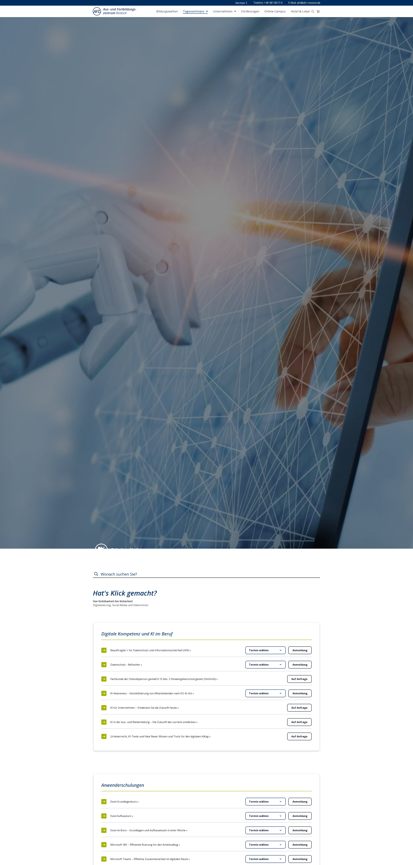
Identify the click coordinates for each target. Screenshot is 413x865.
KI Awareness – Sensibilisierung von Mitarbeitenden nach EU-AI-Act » (152, 693)
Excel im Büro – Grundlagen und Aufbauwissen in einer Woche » (148, 830)
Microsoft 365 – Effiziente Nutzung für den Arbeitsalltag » (145, 844)
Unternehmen (223, 11)
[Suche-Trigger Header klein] (313, 11)
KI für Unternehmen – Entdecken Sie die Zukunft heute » (144, 707)
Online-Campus (275, 11)
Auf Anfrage (299, 679)
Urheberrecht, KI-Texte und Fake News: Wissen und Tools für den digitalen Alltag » (160, 736)
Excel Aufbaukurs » (121, 816)
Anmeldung (299, 650)
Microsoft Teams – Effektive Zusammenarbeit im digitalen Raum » (150, 859)
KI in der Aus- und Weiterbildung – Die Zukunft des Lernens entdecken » (154, 722)
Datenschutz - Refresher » (126, 664)
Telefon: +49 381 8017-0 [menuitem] (267, 3)
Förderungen (250, 11)
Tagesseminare (194, 11)
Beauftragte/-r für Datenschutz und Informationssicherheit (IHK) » (150, 650)
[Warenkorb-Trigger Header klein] (318, 11)
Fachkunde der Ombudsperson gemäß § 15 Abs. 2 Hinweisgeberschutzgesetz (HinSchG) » (164, 679)
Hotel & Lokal (300, 11)
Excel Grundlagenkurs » (124, 801)
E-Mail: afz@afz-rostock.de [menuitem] (304, 3)
